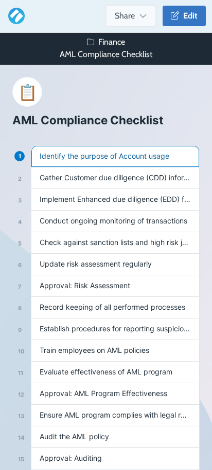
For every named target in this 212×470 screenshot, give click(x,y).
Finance (111, 42)
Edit (188, 16)
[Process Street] (14, 16)
